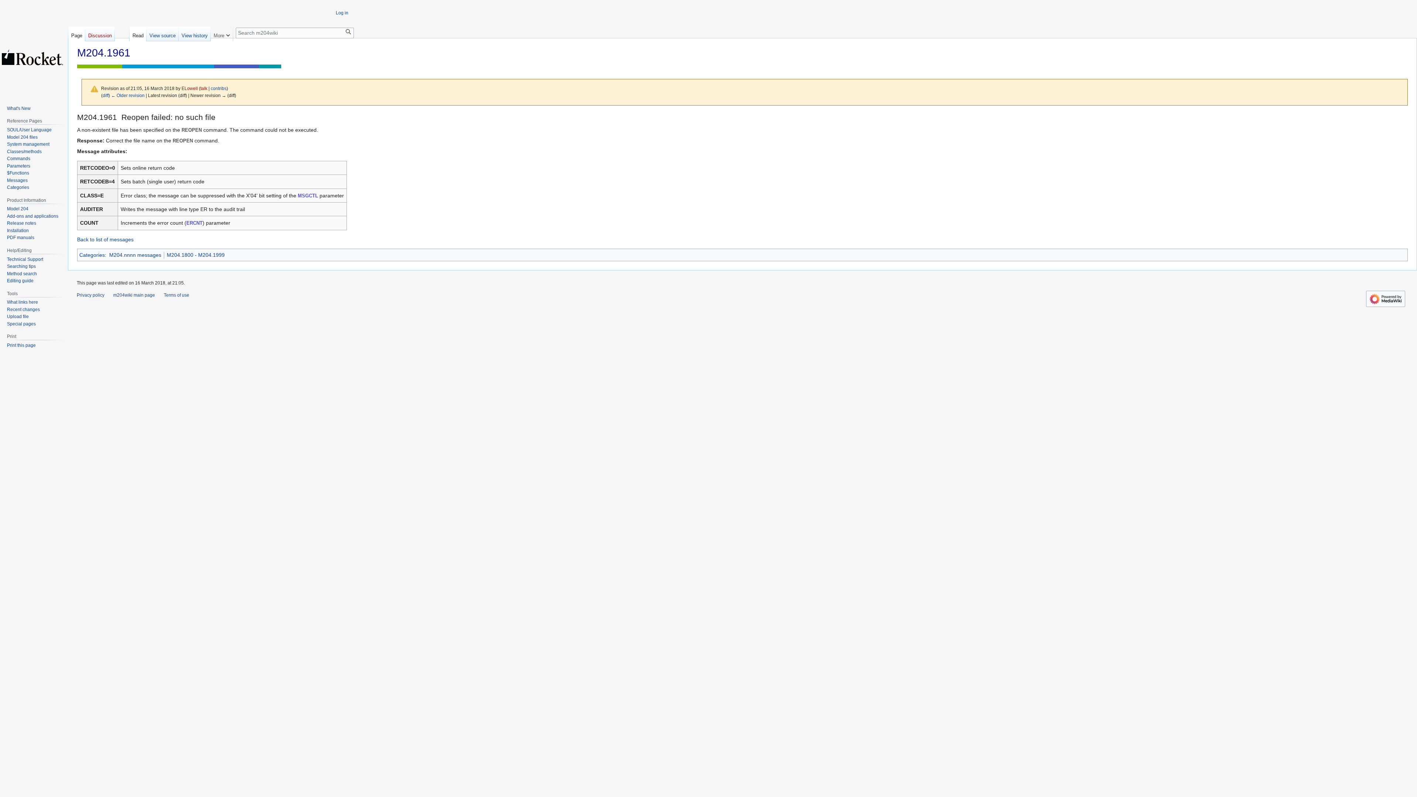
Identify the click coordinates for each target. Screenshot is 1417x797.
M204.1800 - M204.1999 (196, 255)
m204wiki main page (134, 295)
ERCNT (194, 223)
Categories (92, 255)
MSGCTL (308, 196)
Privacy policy (90, 295)
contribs (219, 88)
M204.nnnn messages (135, 255)
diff (105, 95)
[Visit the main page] (32, 57)
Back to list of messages (105, 239)
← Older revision (128, 95)
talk (203, 88)
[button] (222, 34)
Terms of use (176, 295)
